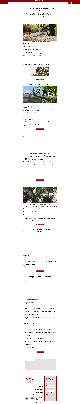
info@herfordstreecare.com (44, 0)
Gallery (42, 2)
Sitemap (44, 402)
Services (39, 2)
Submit (47, 394)
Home (31, 2)
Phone (47, 386)
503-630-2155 (36, 0)
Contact (50, 2)
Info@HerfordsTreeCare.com (38, 392)
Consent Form (45, 2)
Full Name (47, 381)
